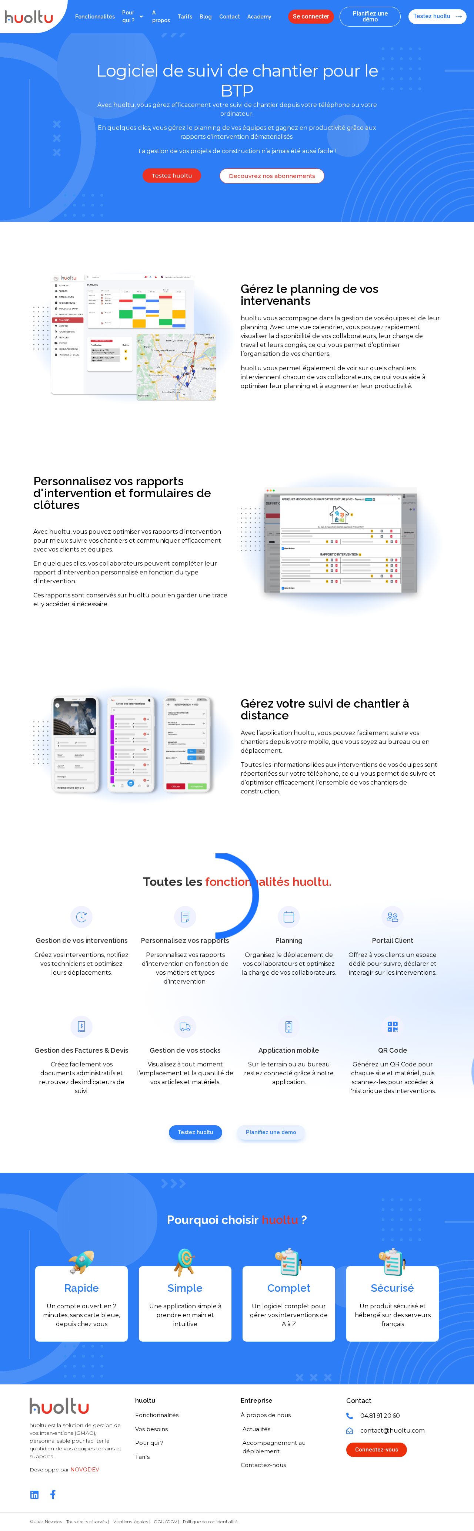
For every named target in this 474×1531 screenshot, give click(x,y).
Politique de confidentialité (210, 1521)
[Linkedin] (34, 1494)
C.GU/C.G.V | (166, 1521)
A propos (161, 16)
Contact (229, 17)
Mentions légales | (131, 1521)
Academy (259, 17)
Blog (206, 17)
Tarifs (184, 17)
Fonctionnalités (95, 17)
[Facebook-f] (52, 1494)
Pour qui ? (128, 16)
